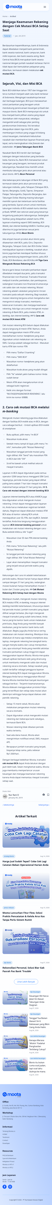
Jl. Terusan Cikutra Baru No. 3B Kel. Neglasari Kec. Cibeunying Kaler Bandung (24, 1117)
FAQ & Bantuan (8, 1155)
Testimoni (6, 1137)
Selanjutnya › (43, 805)
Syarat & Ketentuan (9, 1158)
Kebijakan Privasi (8, 1161)
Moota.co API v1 (8, 1164)
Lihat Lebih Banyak (26, 981)
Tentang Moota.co (9, 1131)
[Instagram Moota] (10, 1187)
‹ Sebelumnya (8, 805)
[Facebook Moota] (5, 1187)
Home (5, 16)
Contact (5, 1140)
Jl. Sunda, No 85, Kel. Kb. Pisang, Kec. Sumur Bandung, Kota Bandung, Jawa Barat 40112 (23, 1106)
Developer (6, 1143)
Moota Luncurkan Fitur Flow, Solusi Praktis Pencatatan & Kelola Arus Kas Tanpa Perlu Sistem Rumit (24, 916)
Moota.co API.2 (8, 1167)
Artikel (13, 16)
